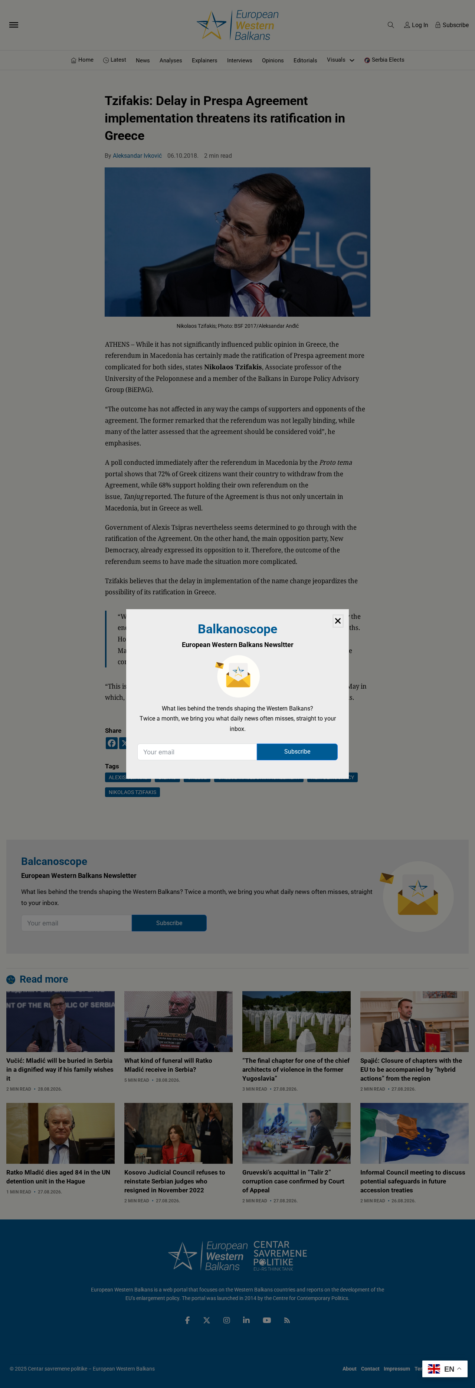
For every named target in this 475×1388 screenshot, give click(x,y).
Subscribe (297, 751)
